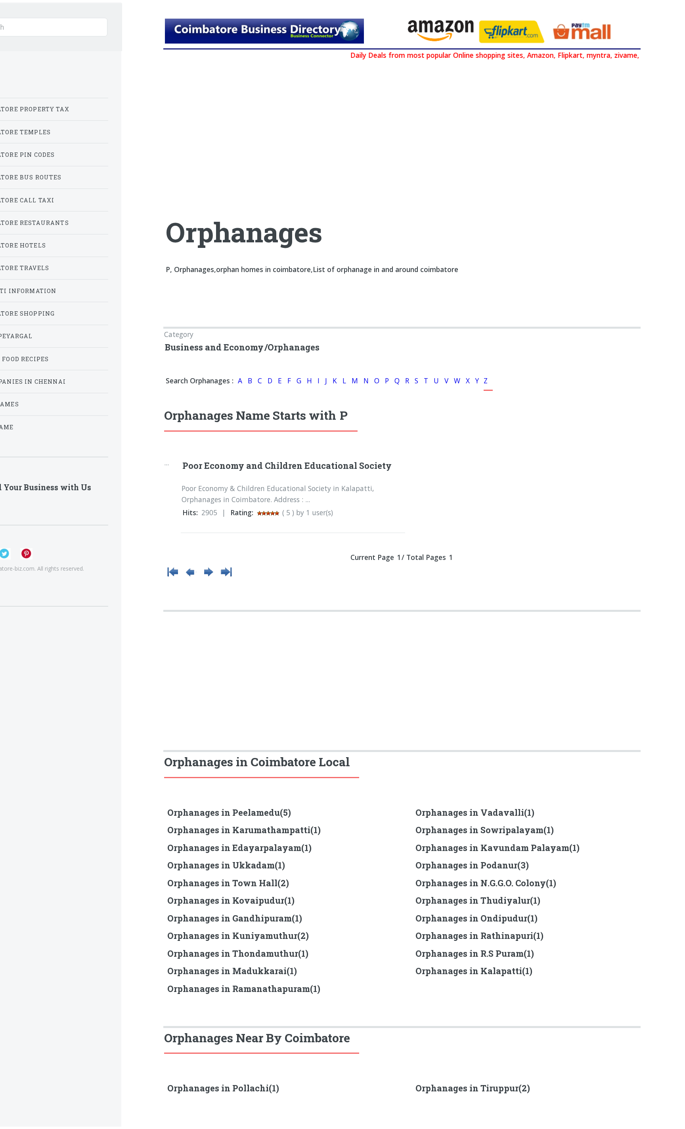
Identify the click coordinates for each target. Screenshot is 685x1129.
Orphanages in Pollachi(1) (223, 1088)
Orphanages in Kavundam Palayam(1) (497, 847)
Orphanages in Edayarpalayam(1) (239, 847)
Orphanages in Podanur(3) (472, 865)
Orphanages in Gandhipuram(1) (234, 918)
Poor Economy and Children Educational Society (287, 465)
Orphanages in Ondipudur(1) (476, 918)
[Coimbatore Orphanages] (282, 32)
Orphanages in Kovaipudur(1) (231, 900)
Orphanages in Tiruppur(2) (472, 1088)
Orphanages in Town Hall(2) (228, 883)
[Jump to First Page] (173, 575)
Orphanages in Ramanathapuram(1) (243, 988)
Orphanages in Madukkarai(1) (232, 971)
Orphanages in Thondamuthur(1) (237, 953)
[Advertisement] (313, 120)
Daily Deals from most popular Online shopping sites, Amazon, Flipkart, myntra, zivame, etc (484, 55)
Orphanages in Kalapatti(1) (473, 971)
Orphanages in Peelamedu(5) (229, 812)
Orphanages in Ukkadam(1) (226, 865)
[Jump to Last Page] (226, 575)
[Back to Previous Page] (191, 575)
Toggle (140, 25)
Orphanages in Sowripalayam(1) (484, 830)
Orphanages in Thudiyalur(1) (477, 900)
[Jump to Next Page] (208, 575)
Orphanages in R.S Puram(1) (474, 953)
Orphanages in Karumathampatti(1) (244, 830)
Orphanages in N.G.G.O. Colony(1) (485, 883)
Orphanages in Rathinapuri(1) (479, 935)
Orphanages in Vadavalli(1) (474, 812)
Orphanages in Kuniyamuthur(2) (238, 935)
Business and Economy (214, 347)
